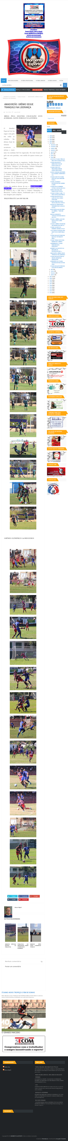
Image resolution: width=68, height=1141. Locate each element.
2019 (51, 280)
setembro (53, 150)
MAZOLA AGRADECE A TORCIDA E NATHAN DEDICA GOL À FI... (57, 216)
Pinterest (24, 899)
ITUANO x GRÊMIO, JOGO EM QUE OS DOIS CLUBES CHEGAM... (57, 220)
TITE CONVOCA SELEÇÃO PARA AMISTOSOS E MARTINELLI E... (57, 232)
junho (52, 155)
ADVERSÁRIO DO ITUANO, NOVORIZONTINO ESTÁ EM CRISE (57, 263)
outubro (53, 148)
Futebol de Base (52, 80)
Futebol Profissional (27, 80)
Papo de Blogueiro (13, 80)
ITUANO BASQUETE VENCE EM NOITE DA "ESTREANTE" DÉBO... (57, 237)
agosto (52, 152)
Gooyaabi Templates (61, 1138)
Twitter (14, 896)
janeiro (52, 274)
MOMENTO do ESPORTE (16, 1136)
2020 (51, 278)
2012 (51, 292)
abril (52, 269)
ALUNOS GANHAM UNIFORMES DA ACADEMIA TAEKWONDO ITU (57, 173)
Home (3, 80)
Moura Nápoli (8, 1070)
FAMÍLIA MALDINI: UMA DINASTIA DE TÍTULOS (46, 1067)
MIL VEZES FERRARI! (40, 1100)
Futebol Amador (40, 80)
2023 (51, 141)
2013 (51, 290)
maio (52, 157)
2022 (51, 143)
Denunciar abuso (54, 108)
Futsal (61, 80)
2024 (51, 139)
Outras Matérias (7, 85)
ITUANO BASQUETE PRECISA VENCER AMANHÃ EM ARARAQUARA (57, 258)
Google (36, 896)
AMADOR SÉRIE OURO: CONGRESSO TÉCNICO (35, 945)
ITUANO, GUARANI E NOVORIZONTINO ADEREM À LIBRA (57, 183)
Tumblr (14, 899)
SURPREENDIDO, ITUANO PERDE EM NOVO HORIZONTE (56, 245)
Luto (36, 1085)
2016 (51, 285)
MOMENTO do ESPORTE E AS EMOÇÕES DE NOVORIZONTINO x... (57, 250)
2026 (51, 136)
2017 (51, 283)
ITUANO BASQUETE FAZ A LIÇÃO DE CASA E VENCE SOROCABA (56, 198)
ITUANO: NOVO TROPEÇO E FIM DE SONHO (18, 992)
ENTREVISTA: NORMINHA (41, 1092)
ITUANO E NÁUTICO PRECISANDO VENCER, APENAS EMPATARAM (56, 169)
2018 (51, 282)
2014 (51, 289)
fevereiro (53, 273)
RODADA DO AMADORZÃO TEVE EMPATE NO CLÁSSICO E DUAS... (57, 206)
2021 (51, 276)
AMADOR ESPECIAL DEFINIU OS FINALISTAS (10, 945)
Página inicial (51, 118)
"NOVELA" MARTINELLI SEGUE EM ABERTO (35, 90)
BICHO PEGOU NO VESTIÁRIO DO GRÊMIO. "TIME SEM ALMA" (57, 211)
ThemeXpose (45, 1138)
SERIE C (52, 89)
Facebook (24, 896)
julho (52, 153)
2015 (51, 287)
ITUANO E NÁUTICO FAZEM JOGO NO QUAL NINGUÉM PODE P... (57, 178)
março (52, 271)
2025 (51, 137)
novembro (53, 146)
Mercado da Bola (18, 89)
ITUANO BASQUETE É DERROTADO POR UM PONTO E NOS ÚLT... (56, 164)
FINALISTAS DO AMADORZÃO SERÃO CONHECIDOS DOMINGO (23, 946)
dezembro (53, 144)
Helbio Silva (7, 1067)
